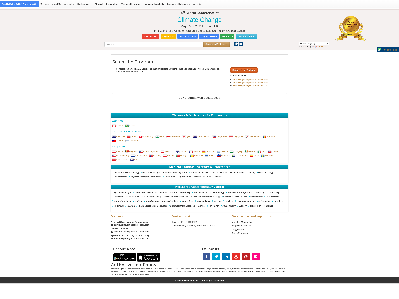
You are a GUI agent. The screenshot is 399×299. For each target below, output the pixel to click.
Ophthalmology (265, 172)
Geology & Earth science (235, 196)
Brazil (132, 125)
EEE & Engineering (151, 196)
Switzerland (122, 159)
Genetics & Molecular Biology (205, 196)
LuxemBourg (122, 155)
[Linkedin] (226, 257)
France (196, 151)
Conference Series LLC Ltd (190, 280)
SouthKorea (255, 136)
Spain (256, 155)
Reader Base (227, 36)
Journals (68, 3)
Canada (119, 125)
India (161, 136)
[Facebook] (206, 257)
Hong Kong (147, 136)
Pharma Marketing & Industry (152, 205)
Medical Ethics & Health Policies (229, 172)
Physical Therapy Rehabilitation (146, 176)
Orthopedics (264, 201)
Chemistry (274, 192)
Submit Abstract (150, 36)
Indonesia (175, 136)
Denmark (169, 151)
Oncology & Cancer (246, 201)
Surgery (243, 205)
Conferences (83, 3)
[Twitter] (216, 257)
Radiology (170, 176)
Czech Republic (151, 151)
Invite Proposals (240, 233)
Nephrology (188, 201)
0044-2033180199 (189, 222)
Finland (183, 151)
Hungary (238, 151)
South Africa (242, 155)
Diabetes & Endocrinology (126, 172)
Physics (202, 205)
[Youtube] (236, 257)
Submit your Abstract (244, 69)
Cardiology (260, 192)
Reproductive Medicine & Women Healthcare (200, 176)
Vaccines (268, 205)
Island (275, 151)
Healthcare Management (175, 172)
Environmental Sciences (176, 196)
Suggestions (238, 229)
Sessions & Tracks (187, 36)
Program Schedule (209, 36)
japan (188, 136)
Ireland (251, 151)
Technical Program (130, 3)
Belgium (133, 151)
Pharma (131, 205)
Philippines (221, 136)
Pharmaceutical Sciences (182, 205)
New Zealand (203, 136)
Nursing (218, 201)
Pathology (279, 201)
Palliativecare (120, 176)
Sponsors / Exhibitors (178, 3)
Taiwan (119, 140)
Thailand (133, 140)
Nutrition (229, 201)
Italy (263, 151)
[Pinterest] (246, 257)
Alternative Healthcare (145, 192)
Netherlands (141, 155)
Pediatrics (119, 205)
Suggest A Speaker (241, 225)
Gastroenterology (151, 172)
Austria (119, 151)
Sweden (269, 155)
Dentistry (118, 196)
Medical (138, 201)
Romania (271, 136)
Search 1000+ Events (216, 44)
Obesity (251, 172)
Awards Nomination (246, 36)
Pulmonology (229, 205)
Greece (224, 151)
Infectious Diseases (200, 172)
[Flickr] (256, 257)
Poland (170, 155)
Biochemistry (200, 192)
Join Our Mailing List (242, 222)
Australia (120, 136)
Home (45, 3)
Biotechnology (217, 192)
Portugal (184, 155)
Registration (112, 3)
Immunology (272, 196)
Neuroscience (204, 201)
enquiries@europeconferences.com (250, 79)
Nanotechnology (170, 201)
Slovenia (225, 155)
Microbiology (152, 201)
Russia (212, 155)
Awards (197, 3)
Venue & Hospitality (154, 3)
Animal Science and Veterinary (175, 192)
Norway (157, 155)
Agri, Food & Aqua (122, 192)
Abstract (99, 3)
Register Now (168, 36)
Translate (322, 46)
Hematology (256, 196)
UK (135, 159)
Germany (210, 151)
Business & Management (239, 192)
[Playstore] (236, 43)
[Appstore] (241, 43)
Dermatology (132, 196)
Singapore (238, 136)
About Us (56, 3)
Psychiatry (214, 205)
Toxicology (255, 205)
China (133, 136)
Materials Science (122, 201)
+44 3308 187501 (390, 50)
